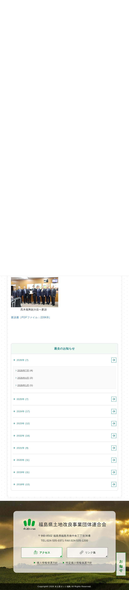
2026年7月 (23, 370)
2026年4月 (23, 378)
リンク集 (90, 552)
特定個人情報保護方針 (79, 562)
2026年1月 (23, 385)
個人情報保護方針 (47, 562)
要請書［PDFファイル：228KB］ (31, 317)
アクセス (44, 552)
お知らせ (121, 564)
